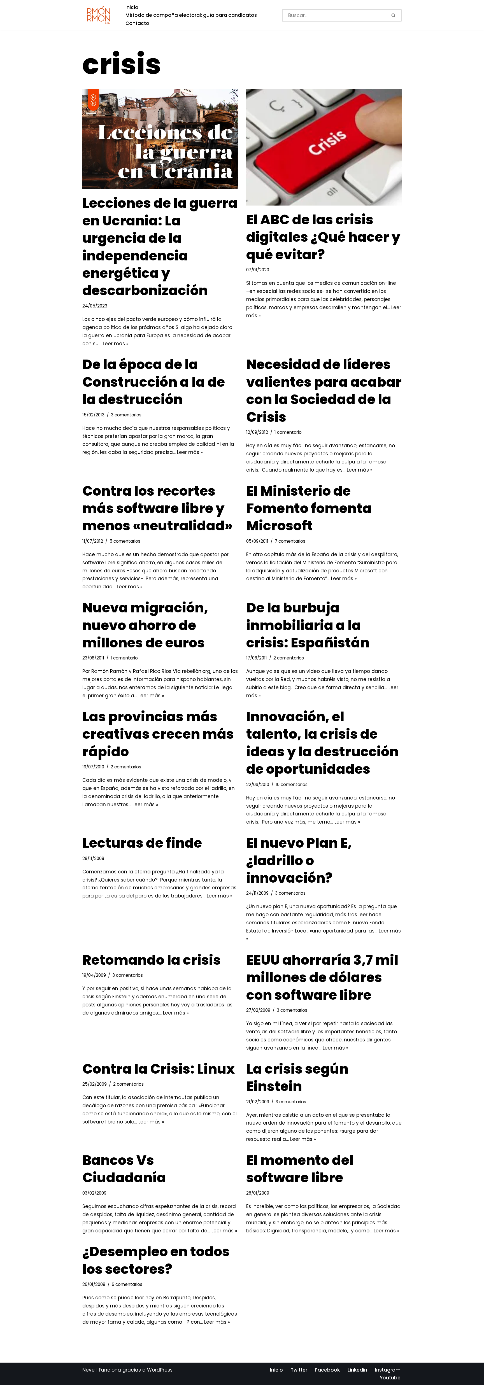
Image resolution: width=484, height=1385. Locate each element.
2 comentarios (288, 658)
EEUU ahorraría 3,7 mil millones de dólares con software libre (322, 977)
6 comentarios (127, 1284)
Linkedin (357, 1370)
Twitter (299, 1370)
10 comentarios (292, 784)
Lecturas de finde (142, 843)
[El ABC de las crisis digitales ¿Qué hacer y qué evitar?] (324, 147)
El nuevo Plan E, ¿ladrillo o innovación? (299, 860)
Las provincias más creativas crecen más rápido (158, 734)
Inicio (131, 7)
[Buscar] (394, 15)
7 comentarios (290, 541)
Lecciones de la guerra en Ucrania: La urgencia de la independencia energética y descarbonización (160, 247)
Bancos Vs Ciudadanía (124, 1169)
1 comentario (288, 432)
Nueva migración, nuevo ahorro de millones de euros (145, 625)
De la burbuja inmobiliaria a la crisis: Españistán (307, 625)
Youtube (390, 1377)
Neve (88, 1370)
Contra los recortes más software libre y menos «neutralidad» (157, 508)
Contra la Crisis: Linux (158, 1069)
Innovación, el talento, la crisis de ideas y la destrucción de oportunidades (322, 742)
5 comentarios (125, 541)
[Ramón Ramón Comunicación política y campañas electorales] (99, 15)
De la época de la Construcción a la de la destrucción (153, 382)
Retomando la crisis (151, 960)
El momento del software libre (299, 1169)
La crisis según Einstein (297, 1078)
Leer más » (116, 343)
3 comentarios (126, 415)
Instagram (388, 1370)
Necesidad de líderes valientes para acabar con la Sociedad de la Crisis (324, 390)
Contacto (137, 23)
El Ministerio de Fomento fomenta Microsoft (309, 508)
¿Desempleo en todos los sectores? (156, 1260)
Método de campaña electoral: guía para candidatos (191, 15)
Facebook (327, 1370)
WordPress (160, 1370)
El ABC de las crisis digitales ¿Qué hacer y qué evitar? (323, 237)
